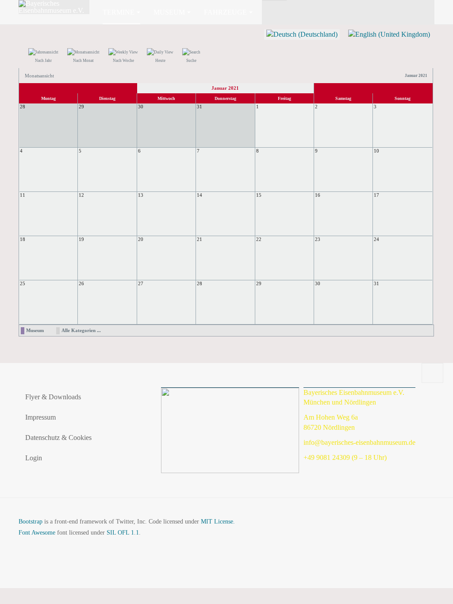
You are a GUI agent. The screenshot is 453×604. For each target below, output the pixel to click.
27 (140, 283)
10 (376, 150)
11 (22, 195)
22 (258, 239)
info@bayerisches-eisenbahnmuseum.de (359, 442)
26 (81, 283)
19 (81, 239)
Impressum (40, 417)
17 (376, 195)
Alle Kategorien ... (81, 330)
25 (22, 283)
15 (258, 195)
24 (376, 239)
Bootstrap (30, 521)
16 (317, 195)
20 (140, 239)
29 (258, 283)
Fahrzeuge (225, 12)
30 (317, 283)
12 (81, 195)
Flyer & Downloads (53, 397)
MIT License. (218, 521)
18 (22, 239)
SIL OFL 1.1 (123, 532)
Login (33, 458)
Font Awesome (37, 532)
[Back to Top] (432, 373)
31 (376, 283)
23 (317, 239)
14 (199, 195)
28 (199, 283)
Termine (118, 12)
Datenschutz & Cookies (58, 437)
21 (199, 239)
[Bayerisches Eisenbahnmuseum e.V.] (54, 7)
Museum (169, 12)
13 (140, 195)
